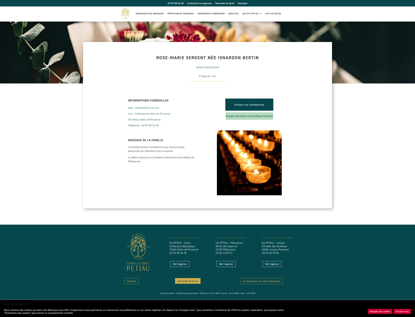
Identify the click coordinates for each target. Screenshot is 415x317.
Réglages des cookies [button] (380, 311)
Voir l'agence (180, 263)
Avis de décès (273, 13)
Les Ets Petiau (250, 13)
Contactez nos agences (199, 3)
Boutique (243, 3)
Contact (131, 281)
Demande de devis (224, 3)
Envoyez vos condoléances (249, 104)
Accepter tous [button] (402, 311)
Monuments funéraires (211, 13)
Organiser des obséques (150, 13)
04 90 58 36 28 (176, 3)
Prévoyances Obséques (180, 13)
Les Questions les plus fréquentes (261, 281)
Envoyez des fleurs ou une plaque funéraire (249, 115)
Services (233, 13)
